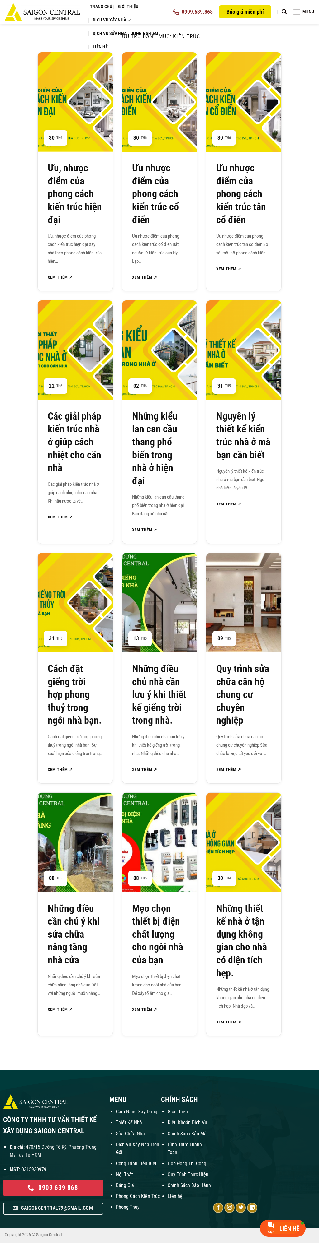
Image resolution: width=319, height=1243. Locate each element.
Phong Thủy (128, 1207)
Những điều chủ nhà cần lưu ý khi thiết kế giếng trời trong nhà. (159, 694)
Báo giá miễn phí (245, 11)
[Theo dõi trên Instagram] (229, 1208)
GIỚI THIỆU (128, 6)
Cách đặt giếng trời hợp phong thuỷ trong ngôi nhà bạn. (75, 694)
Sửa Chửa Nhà (130, 1134)
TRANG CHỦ (101, 6)
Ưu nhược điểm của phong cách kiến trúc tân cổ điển (241, 193)
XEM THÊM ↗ (60, 277)
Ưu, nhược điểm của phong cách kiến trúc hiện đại (75, 193)
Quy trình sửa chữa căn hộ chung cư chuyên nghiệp (242, 694)
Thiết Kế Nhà (129, 1122)
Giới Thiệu (178, 1112)
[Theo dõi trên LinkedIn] (252, 1208)
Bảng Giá (125, 1185)
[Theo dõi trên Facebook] (218, 1208)
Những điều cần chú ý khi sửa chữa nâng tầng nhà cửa (74, 934)
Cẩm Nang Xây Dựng (136, 1112)
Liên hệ (175, 1196)
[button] (284, 12)
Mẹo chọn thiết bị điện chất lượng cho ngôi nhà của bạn (157, 934)
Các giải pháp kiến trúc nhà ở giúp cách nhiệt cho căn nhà (74, 442)
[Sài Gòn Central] (43, 12)
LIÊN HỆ (100, 46)
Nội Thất (124, 1174)
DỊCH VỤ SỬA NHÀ (109, 33)
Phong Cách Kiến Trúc (138, 1196)
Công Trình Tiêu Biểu (137, 1163)
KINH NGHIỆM (145, 33)
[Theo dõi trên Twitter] (241, 1208)
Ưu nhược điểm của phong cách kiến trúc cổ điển (155, 193)
